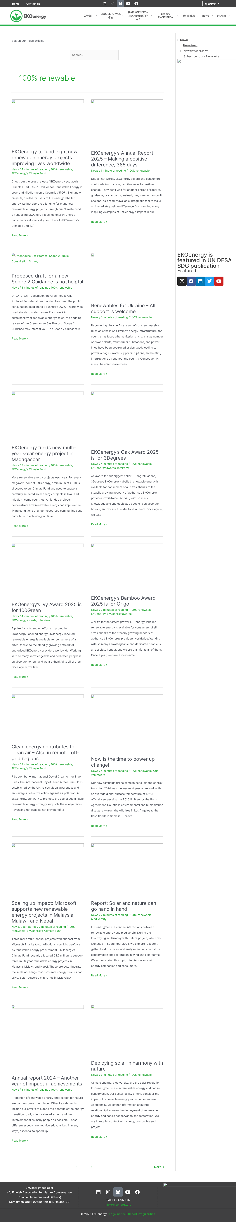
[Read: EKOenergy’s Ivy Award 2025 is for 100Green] (48, 568)
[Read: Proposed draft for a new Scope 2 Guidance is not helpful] (48, 258)
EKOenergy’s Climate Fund (29, 173)
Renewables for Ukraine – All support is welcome (123, 308)
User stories (28, 926)
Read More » (20, 235)
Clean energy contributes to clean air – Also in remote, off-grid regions (45, 752)
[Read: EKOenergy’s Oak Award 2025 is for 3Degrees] (127, 415)
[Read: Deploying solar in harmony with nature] (127, 1028)
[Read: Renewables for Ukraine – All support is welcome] (127, 273)
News (15, 169)
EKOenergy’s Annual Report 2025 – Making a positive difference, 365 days (122, 159)
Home (15, 3)
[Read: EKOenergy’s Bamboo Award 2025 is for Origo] (127, 564)
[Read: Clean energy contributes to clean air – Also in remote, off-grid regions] (48, 714)
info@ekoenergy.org (118, 1204)
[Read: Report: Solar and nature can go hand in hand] (127, 867)
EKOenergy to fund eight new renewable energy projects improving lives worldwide (44, 157)
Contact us (33, 3)
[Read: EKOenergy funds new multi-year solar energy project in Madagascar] (48, 413)
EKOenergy (98, 614)
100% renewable (61, 169)
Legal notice (117, 1214)
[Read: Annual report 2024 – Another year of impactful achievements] (48, 1035)
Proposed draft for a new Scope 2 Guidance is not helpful (47, 279)
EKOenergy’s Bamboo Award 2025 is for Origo (123, 601)
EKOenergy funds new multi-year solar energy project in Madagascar (44, 453)
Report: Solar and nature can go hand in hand (123, 906)
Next (159, 1167)
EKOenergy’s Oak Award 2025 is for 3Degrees (125, 455)
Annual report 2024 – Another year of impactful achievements (47, 1081)
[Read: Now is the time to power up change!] (127, 721)
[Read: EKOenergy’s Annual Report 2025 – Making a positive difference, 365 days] (127, 120)
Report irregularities (141, 1214)
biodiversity (98, 919)
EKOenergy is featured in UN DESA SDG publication (204, 260)
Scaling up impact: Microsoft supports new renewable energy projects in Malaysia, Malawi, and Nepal (44, 912)
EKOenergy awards (103, 468)
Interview (123, 468)
